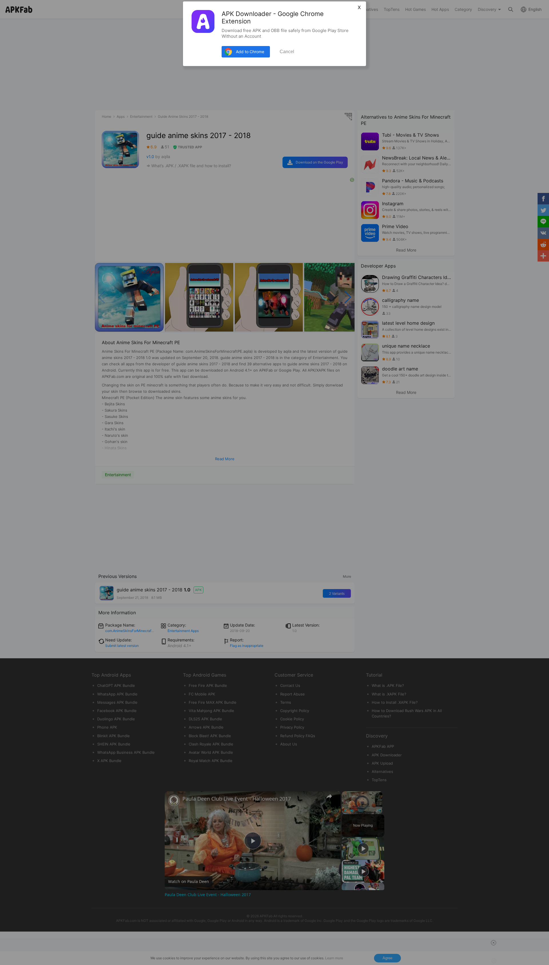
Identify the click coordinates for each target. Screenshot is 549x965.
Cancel (287, 51)
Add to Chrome (250, 51)
